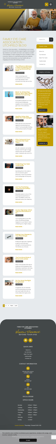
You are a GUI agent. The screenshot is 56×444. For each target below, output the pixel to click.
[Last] (16, 305)
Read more (42, 110)
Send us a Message (28, 396)
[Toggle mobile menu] (5, 4)
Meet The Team (43, 58)
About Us (41, 51)
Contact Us (42, 64)
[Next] (12, 305)
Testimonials (42, 61)
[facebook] (26, 340)
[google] (30, 340)
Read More (18, 84)
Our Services (42, 54)
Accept (28, 440)
